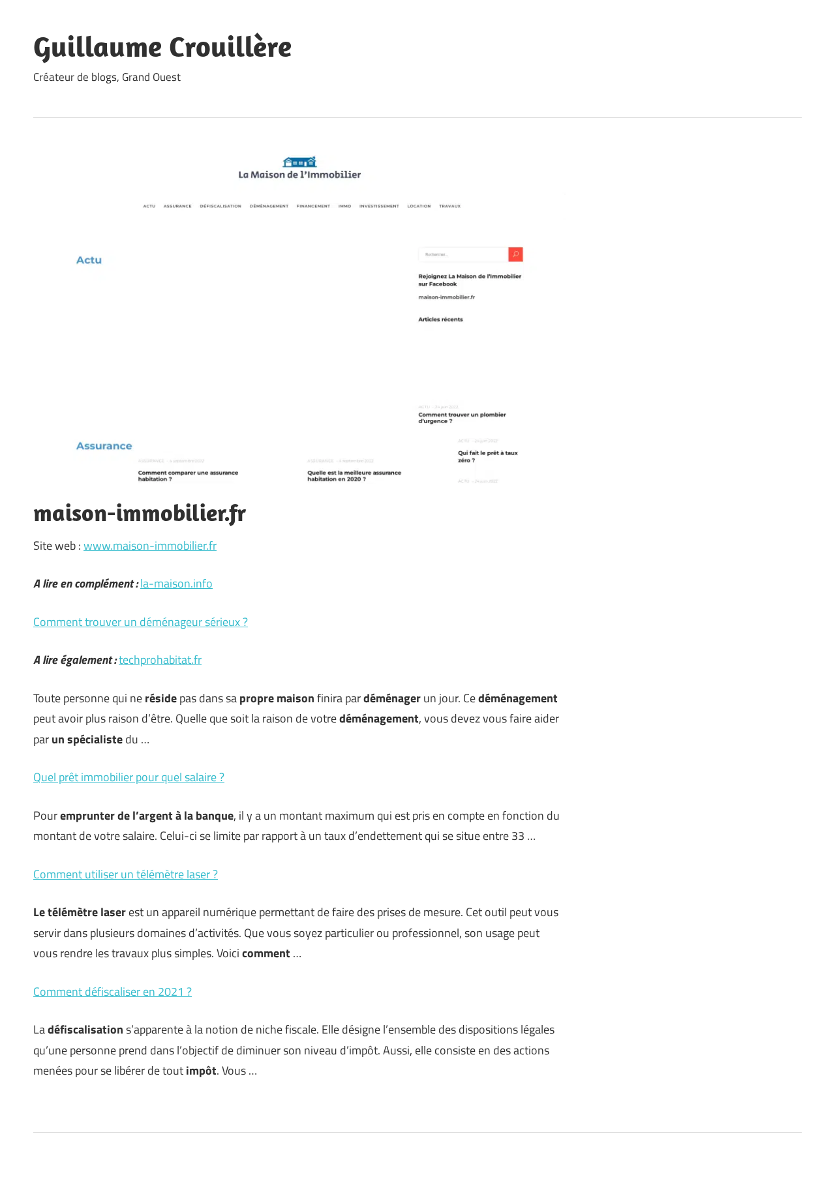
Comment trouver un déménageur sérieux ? (140, 622)
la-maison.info (176, 583)
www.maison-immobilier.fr (150, 545)
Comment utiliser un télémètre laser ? (125, 874)
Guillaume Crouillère (162, 46)
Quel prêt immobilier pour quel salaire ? (128, 777)
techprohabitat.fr (160, 659)
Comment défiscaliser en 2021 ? (112, 991)
